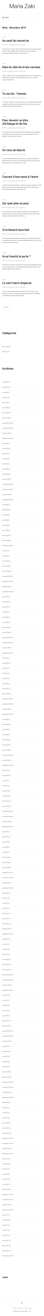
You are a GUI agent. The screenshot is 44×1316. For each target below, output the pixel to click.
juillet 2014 (5, 1051)
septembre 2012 (7, 1153)
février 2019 (5, 801)
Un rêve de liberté (13, 150)
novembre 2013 (6, 1087)
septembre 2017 (7, 888)
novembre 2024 (6, 489)
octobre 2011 (6, 1204)
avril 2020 (5, 734)
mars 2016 (5, 959)
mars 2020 (5, 740)
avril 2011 (5, 1235)
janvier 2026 (5, 418)
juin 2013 (5, 1107)
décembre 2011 (6, 1194)
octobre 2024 (6, 494)
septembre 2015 (7, 990)
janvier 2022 (5, 632)
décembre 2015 (6, 975)
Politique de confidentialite (20, 1311)
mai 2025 (5, 459)
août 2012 (5, 1159)
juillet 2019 (5, 775)
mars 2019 (5, 796)
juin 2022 (5, 607)
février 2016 (5, 964)
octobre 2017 (6, 883)
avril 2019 (5, 791)
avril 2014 (5, 1067)
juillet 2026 (5, 387)
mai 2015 (5, 1005)
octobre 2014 (6, 1041)
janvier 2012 (5, 1189)
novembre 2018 (6, 816)
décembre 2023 (6, 545)
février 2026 (5, 413)
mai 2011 (5, 1230)
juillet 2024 (5, 510)
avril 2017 (5, 908)
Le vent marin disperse (16, 283)
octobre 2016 (6, 929)
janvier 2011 (5, 1251)
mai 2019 (5, 786)
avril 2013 (5, 1118)
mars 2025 (5, 469)
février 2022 (5, 627)
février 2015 (5, 1021)
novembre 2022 (6, 581)
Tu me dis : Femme (14, 93)
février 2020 (5, 745)
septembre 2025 (7, 438)
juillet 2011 (5, 1220)
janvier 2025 (5, 479)
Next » (6, 307)
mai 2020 (5, 729)
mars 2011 (5, 1240)
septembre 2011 (7, 1210)
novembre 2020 (6, 704)
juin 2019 (5, 780)
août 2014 (5, 1046)
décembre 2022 (6, 576)
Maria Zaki (22, 6)
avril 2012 (5, 1179)
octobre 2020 (6, 709)
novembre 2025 (6, 428)
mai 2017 (5, 903)
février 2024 (5, 535)
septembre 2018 (7, 826)
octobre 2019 (6, 760)
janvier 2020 (5, 750)
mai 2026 (5, 397)
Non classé (5, 346)
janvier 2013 (5, 1133)
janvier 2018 (5, 867)
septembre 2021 (7, 653)
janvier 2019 (5, 806)
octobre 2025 (6, 433)
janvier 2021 (5, 694)
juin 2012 (5, 1169)
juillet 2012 (5, 1164)
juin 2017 (5, 898)
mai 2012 (5, 1174)
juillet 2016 (5, 939)
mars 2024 (5, 530)
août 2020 (5, 719)
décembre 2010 (6, 1256)
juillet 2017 (5, 893)
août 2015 (5, 995)
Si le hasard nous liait (15, 229)
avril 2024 (5, 525)
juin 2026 (5, 392)
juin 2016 (5, 944)
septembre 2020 (7, 714)
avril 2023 (5, 556)
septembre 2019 (7, 765)
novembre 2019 (6, 755)
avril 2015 (5, 1010)
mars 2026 (5, 407)
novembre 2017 (6, 877)
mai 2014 (5, 1061)
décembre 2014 (6, 1031)
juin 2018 (5, 842)
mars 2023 (5, 561)
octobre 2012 (6, 1148)
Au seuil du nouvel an (15, 40)
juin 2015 (5, 1000)
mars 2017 (5, 913)
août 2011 (5, 1215)
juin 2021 (5, 668)
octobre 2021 (6, 648)
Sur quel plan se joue (15, 203)
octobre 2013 (6, 1092)
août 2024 (5, 505)
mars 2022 (5, 622)
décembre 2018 (6, 811)
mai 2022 (5, 612)
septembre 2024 (7, 499)
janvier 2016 (5, 969)
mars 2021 (5, 683)
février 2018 (5, 862)
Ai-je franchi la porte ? (16, 256)
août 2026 (5, 382)
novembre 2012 (6, 1143)
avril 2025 (5, 464)
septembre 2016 (7, 934)
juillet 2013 (5, 1102)
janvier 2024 (5, 540)
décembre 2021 (6, 637)
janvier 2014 (5, 1077)
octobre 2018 (6, 821)
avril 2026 (5, 402)
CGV (29, 1311)
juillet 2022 (5, 602)
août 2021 (5, 658)
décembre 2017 (6, 872)
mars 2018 (5, 857)
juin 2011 (5, 1225)
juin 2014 (5, 1056)
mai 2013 (5, 1113)
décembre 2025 (6, 423)
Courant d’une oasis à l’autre (20, 176)
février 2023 (5, 566)
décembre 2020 (6, 699)
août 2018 (5, 832)
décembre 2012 (6, 1138)
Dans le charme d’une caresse (21, 67)
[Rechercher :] (40, 17)
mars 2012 (5, 1184)
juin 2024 (5, 515)
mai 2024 (5, 520)
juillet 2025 (5, 448)
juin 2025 (5, 454)
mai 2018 (5, 847)
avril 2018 (5, 852)
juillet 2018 (5, 837)
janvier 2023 (5, 571)
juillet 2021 (5, 663)
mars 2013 (5, 1123)
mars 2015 (5, 1016)
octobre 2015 (6, 985)
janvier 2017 (5, 924)
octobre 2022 (6, 586)
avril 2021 (5, 678)
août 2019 (5, 770)
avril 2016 (5, 954)
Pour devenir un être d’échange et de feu (15, 122)
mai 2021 (5, 673)
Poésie (4, 37)
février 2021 (5, 689)
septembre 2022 (7, 591)
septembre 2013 (7, 1097)
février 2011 (5, 1245)
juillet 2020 (5, 724)
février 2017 (5, 918)
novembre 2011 (6, 1199)
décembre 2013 (6, 1082)
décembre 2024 (6, 484)
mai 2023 (5, 550)
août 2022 (5, 597)
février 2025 (5, 474)
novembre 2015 (6, 980)
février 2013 (5, 1128)
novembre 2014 (6, 1036)
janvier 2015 (5, 1026)
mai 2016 (5, 949)
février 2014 (5, 1072)
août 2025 (5, 443)
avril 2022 (5, 617)
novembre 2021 (6, 642)
